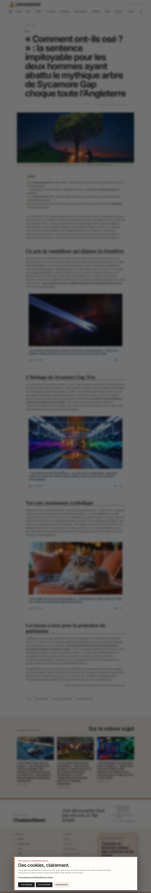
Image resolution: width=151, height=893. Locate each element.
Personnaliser (61, 884)
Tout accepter (44, 884)
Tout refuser (26, 884)
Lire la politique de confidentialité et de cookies (35, 877)
